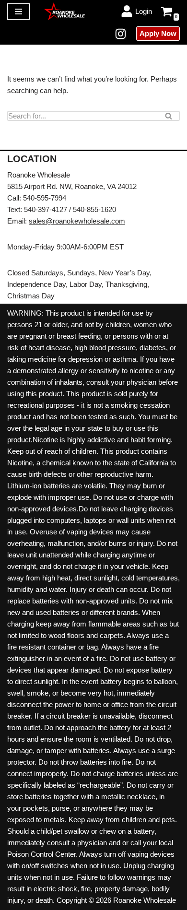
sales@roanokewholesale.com (77, 221)
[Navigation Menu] (18, 11)
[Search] (169, 116)
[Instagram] (121, 34)
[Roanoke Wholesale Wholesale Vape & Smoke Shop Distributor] (64, 11)
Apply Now (158, 33)
